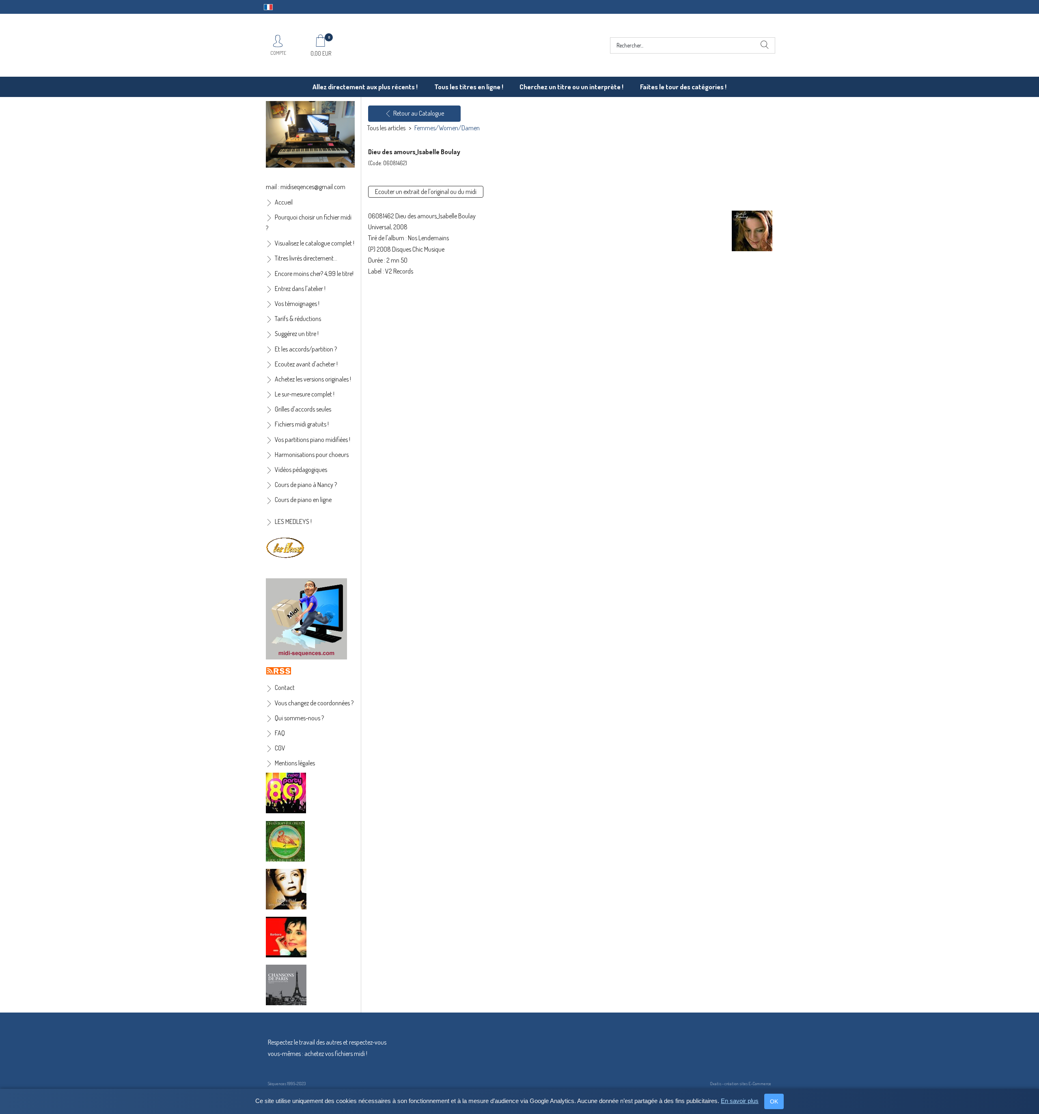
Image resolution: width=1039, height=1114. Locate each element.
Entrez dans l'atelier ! (300, 288)
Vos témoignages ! (297, 304)
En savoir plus (740, 1100)
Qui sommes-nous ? (299, 718)
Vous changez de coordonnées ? (314, 703)
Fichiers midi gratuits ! (302, 424)
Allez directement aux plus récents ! (365, 86)
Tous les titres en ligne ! (468, 86)
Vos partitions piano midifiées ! (312, 439)
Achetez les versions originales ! (313, 379)
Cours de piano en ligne (303, 500)
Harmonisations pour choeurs (312, 454)
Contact (285, 687)
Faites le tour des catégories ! (683, 86)
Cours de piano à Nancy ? (306, 485)
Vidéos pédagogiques (301, 469)
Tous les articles (386, 128)
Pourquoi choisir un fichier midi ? (308, 222)
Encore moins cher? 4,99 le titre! (314, 273)
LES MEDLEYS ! (293, 521)
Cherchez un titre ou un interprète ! (571, 86)
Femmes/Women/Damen (447, 128)
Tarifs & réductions (298, 319)
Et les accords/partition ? (306, 349)
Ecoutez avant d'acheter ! (306, 364)
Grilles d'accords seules (303, 409)
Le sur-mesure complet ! (304, 394)
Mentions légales (295, 763)
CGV (280, 748)
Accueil (284, 202)
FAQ (280, 733)
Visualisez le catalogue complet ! (314, 243)
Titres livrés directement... (306, 258)
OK (774, 1101)
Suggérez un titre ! (297, 334)
